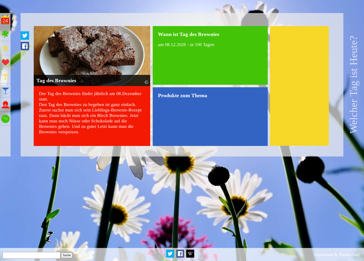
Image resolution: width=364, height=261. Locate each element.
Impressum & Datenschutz (337, 254)
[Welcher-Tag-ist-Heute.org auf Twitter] (170, 256)
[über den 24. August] (190, 256)
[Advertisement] (299, 86)
